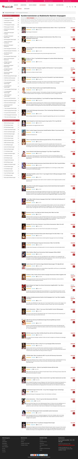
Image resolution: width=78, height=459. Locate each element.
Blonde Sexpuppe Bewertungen (10, 75)
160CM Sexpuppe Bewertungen (10, 110)
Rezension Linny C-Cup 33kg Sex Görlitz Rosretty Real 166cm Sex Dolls (42, 212)
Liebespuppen (23, 4)
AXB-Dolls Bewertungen (9, 140)
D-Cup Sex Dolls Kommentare (10, 112)
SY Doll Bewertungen (8, 168)
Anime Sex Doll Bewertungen (10, 102)
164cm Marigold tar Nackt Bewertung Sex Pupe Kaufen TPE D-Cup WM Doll (43, 121)
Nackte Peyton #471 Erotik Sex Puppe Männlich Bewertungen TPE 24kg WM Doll (45, 264)
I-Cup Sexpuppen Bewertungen (10, 89)
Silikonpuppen (4, 443)
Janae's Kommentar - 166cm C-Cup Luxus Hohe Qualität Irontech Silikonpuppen (44, 309)
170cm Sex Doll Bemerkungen (10, 117)
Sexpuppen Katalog (24, 445)
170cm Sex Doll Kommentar (9, 80)
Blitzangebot (43, 4)
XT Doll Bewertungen (8, 175)
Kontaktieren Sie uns (43, 441)
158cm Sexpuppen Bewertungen (7, 95)
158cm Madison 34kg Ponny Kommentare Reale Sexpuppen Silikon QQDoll (43, 252)
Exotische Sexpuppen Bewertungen (8, 105)
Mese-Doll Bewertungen (9, 149)
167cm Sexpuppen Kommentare (10, 114)
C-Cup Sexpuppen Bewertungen (7, 92)
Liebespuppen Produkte (9, 20)
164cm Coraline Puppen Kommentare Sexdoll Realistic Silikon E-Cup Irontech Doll (45, 130)
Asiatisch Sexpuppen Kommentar (8, 42)
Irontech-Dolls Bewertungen (10, 129)
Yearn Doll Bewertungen (9, 173)
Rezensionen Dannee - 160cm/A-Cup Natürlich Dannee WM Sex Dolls (42, 367)
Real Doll (3, 450)
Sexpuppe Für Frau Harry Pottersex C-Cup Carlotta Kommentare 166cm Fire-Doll (45, 224)
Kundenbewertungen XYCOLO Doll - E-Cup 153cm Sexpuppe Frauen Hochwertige (45, 389)
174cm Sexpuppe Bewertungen (10, 108)
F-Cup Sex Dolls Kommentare (10, 98)
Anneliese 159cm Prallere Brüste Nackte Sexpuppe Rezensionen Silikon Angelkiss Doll (46, 274)
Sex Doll (3, 448)
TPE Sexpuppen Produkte (9, 24)
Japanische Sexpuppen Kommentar (8, 46)
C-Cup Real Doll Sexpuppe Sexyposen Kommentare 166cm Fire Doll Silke (43, 243)
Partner (41, 450)
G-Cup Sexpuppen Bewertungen (7, 86)
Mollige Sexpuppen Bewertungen (8, 62)
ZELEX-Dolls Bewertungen (9, 133)
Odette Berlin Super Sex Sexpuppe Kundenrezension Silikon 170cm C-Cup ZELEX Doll (45, 27)
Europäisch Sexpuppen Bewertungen (8, 36)
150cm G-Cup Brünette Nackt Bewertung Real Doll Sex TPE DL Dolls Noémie (44, 139)
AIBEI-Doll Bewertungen (9, 142)
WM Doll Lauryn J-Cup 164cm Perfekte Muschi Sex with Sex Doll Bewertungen (44, 333)
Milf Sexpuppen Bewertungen (10, 39)
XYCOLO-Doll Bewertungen (9, 131)
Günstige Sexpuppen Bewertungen (8, 69)
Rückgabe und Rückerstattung (45, 448)
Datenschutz (42, 443)
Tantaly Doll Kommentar (9, 160)
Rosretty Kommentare (8, 170)
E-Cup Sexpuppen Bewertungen (7, 83)
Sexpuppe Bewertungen (10, 12)
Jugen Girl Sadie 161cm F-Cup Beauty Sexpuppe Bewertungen (40, 422)
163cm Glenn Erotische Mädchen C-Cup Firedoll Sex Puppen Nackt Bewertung (44, 98)
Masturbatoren (59, 4)
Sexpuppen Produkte (8, 18)
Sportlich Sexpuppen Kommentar (8, 53)
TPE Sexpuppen (5, 445)
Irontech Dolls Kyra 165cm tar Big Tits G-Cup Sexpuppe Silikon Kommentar (43, 343)
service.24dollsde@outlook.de (66, 445)
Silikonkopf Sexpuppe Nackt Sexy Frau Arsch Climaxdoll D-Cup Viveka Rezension (44, 77)
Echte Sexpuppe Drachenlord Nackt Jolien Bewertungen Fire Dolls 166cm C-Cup (44, 233)
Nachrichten (23, 439)
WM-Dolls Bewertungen (9, 123)
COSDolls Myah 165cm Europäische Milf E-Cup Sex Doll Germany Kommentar (44, 355)
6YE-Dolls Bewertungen (9, 127)
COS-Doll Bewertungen (8, 138)
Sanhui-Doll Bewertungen (9, 147)
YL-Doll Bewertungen (8, 151)
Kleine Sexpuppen (5, 446)
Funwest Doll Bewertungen (9, 153)
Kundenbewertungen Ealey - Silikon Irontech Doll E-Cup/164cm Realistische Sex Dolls (46, 378)
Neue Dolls (19, 8)
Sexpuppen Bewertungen (25, 443)
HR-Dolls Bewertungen (8, 136)
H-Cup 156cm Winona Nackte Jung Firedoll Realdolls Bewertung (41, 88)
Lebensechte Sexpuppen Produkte (9, 33)
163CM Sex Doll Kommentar (9, 78)
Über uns (41, 439)
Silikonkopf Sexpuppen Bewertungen (8, 66)
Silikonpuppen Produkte (9, 27)
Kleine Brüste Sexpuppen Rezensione (9, 59)
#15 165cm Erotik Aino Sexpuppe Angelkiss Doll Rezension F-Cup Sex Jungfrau (44, 67)
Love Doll (3, 451)
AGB (40, 446)
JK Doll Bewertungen (8, 157)
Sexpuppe (16, 4)
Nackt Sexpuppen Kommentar (10, 48)
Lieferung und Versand (43, 445)
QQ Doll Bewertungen (8, 162)
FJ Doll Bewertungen (8, 155)
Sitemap (22, 441)
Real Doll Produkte (8, 22)
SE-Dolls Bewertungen (8, 125)
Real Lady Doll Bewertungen (9, 177)
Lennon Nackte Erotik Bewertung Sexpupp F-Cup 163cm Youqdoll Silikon (43, 151)
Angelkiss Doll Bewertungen (9, 164)
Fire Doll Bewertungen (8, 166)
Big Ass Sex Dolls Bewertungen (10, 100)
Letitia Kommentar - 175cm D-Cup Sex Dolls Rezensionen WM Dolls (41, 399)
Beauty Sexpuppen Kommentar (10, 50)
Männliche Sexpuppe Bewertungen (8, 73)
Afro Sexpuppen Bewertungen (10, 56)
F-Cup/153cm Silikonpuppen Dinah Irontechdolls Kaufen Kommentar (42, 411)
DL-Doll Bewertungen (8, 144)
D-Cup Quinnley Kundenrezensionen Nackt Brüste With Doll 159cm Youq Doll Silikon (45, 163)
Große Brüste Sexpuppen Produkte (9, 30)
